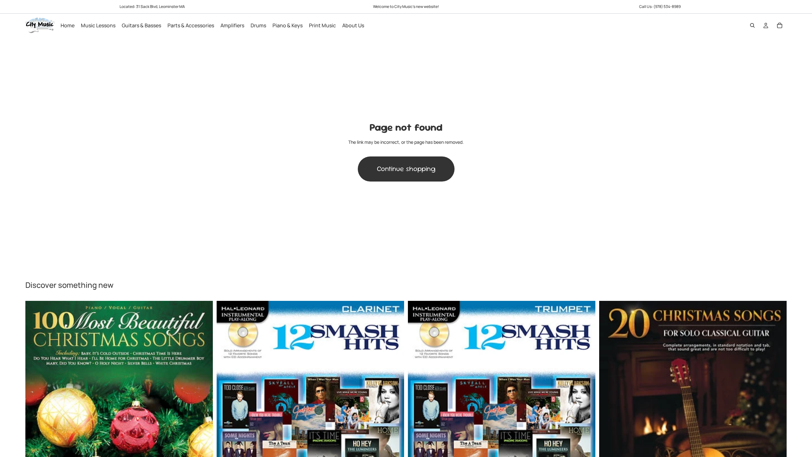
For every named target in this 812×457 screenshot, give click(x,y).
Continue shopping (406, 168)
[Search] (752, 25)
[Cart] (780, 25)
